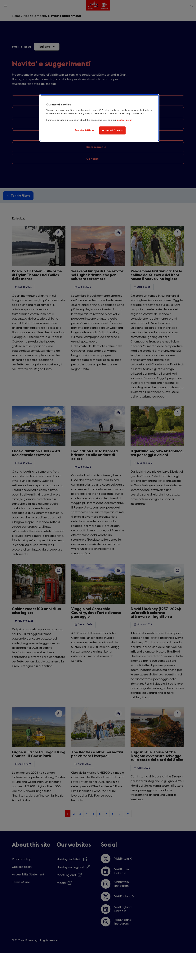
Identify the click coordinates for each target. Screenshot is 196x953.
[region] (99, 117)
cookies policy (124, 120)
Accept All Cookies (112, 130)
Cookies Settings (84, 130)
